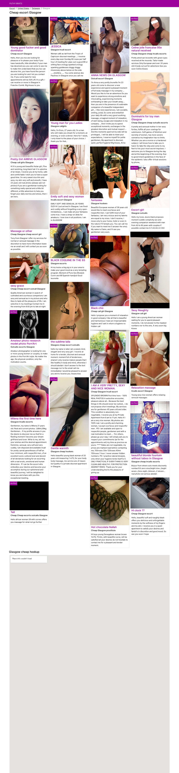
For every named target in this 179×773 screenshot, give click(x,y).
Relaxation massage (143, 387)
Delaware (36, 8)
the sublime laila (60, 341)
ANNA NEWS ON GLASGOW (108, 75)
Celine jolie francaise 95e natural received (146, 49)
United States (23, 8)
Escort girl (137, 209)
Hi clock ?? (138, 510)
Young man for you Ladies (66, 122)
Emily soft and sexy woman (67, 196)
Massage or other (21, 231)
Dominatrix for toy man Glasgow (145, 118)
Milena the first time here (26, 418)
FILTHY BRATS (15, 3)
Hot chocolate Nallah (104, 527)
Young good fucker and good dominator (28, 49)
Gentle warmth (60, 448)
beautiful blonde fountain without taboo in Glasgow (147, 457)
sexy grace (17, 285)
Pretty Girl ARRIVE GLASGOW (29, 159)
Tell (13, 512)
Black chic (97, 308)
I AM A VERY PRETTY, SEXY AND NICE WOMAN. (108, 387)
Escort (12, 8)
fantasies (96, 200)
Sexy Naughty (139, 310)
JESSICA (56, 46)
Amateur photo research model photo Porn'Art (25, 342)
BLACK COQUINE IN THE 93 (68, 260)
